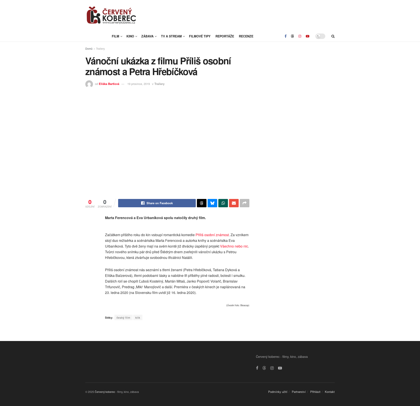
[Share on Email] (234, 203)
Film (115, 36)
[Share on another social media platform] (244, 203)
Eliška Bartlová (109, 84)
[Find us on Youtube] (307, 36)
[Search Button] (333, 36)
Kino (130, 36)
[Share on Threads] (201, 203)
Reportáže (224, 36)
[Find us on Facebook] (286, 36)
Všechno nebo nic (234, 246)
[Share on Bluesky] (212, 203)
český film (123, 317)
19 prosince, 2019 (138, 84)
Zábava (147, 36)
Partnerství (299, 392)
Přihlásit (315, 392)
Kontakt (330, 392)
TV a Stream (171, 36)
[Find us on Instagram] (299, 36)
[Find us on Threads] (292, 36)
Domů (89, 48)
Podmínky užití (277, 392)
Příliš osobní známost (212, 234)
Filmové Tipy (199, 36)
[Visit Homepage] (111, 15)
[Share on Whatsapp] (223, 203)
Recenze (246, 36)
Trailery (100, 48)
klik (137, 317)
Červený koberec (105, 392)
